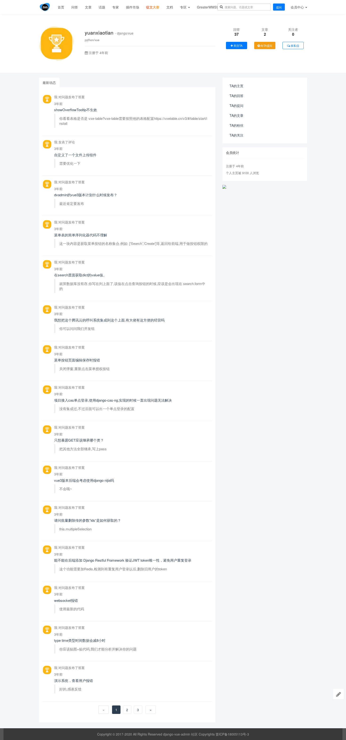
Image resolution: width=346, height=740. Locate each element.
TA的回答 (236, 95)
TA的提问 (236, 105)
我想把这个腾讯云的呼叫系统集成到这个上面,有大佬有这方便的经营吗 (109, 319)
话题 (102, 7)
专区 (184, 7)
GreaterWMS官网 (210, 7)
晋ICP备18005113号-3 (232, 734)
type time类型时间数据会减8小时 (79, 640)
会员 (297, 7)
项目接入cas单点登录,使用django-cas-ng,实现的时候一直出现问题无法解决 (113, 400)
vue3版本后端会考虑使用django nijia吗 (84, 480)
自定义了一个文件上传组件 (75, 154)
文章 (88, 7)
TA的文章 (236, 115)
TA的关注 (236, 135)
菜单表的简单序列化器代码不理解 (80, 234)
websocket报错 (66, 600)
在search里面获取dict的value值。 (80, 274)
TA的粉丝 (236, 125)
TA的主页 (236, 85)
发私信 (294, 45)
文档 (169, 7)
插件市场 (132, 7)
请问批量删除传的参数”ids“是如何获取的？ (87, 520)
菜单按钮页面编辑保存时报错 (77, 359)
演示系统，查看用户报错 (73, 680)
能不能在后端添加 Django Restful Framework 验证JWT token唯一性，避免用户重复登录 (122, 560)
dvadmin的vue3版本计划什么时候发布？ (85, 194)
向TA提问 (266, 45)
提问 (279, 7)
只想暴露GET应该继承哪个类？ (79, 440)
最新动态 (49, 82)
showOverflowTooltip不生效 (75, 109)
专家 (115, 7)
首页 (61, 7)
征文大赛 (152, 7)
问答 (74, 7)
